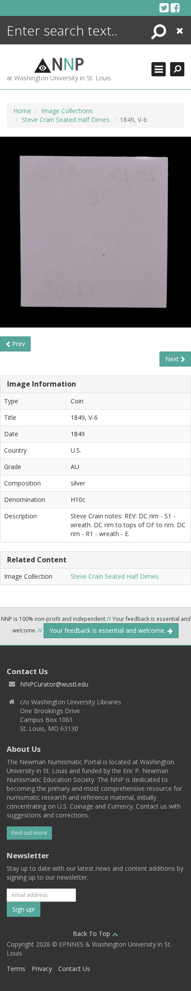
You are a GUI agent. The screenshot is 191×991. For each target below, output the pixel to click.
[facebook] (175, 7)
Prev (17, 344)
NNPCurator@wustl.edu (54, 684)
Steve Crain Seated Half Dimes (66, 119)
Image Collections (67, 111)
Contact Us (74, 968)
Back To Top (92, 933)
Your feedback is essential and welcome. (108, 630)
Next (173, 359)
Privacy (42, 968)
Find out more (29, 833)
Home (22, 111)
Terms (16, 968)
